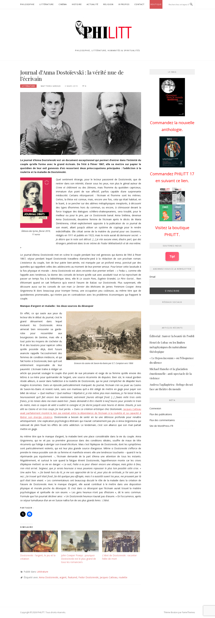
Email (152, 276)
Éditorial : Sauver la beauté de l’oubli (171, 336)
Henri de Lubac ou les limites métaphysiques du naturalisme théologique (168, 347)
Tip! (172, 256)
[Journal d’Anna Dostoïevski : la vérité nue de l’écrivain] (80, 123)
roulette (123, 577)
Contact (139, 4)
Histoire (77, 4)
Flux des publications (160, 414)
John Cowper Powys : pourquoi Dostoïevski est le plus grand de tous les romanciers (78, 559)
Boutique (156, 4)
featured (72, 577)
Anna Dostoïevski (48, 577)
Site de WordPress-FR (161, 425)
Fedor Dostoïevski (88, 577)
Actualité (92, 4)
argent (63, 577)
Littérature (46, 4)
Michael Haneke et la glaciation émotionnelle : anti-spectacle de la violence (170, 373)
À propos (124, 4)
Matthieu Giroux (51, 86)
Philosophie (27, 4)
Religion (108, 4)
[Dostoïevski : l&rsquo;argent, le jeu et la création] (39, 541)
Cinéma (63, 4)
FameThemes (188, 612)
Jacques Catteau (108, 577)
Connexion (155, 408)
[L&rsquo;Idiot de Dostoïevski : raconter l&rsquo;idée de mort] (121, 541)
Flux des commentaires (162, 420)
